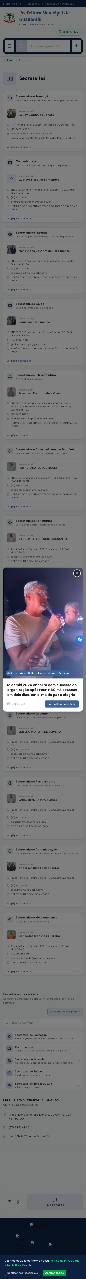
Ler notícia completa (62, 704)
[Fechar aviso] (77, 573)
